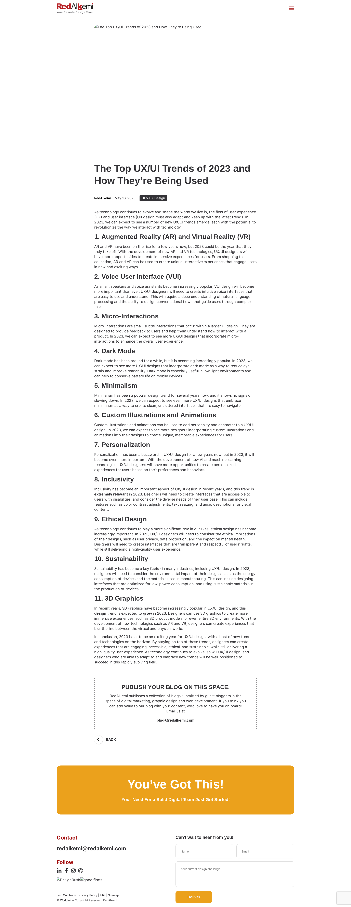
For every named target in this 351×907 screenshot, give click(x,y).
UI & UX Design (153, 198)
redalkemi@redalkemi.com (91, 848)
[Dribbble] (80, 870)
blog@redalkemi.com (175, 720)
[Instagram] (73, 870)
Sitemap (113, 895)
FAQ (102, 895)
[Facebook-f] (66, 870)
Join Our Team (66, 895)
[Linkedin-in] (59, 870)
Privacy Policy (88, 895)
